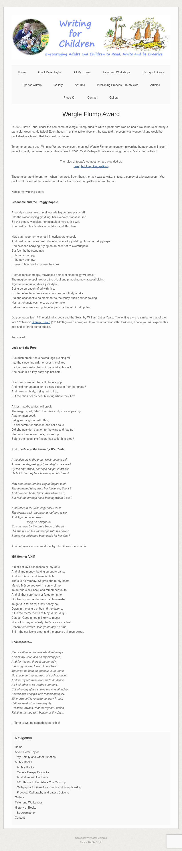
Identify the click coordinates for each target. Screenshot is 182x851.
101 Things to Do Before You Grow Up (41, 782)
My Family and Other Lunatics (36, 757)
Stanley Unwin (41, 322)
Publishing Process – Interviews (117, 85)
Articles (155, 85)
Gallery (58, 85)
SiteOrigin (97, 842)
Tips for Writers (32, 85)
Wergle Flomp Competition (91, 166)
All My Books (82, 72)
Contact (92, 97)
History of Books (153, 72)
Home (22, 72)
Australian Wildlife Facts (32, 777)
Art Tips (80, 85)
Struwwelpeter (26, 812)
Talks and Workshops (117, 72)
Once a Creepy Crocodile (33, 772)
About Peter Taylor (49, 72)
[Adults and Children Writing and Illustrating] (91, 58)
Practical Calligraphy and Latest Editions (43, 792)
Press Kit (69, 97)
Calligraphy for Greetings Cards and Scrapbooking (49, 787)
